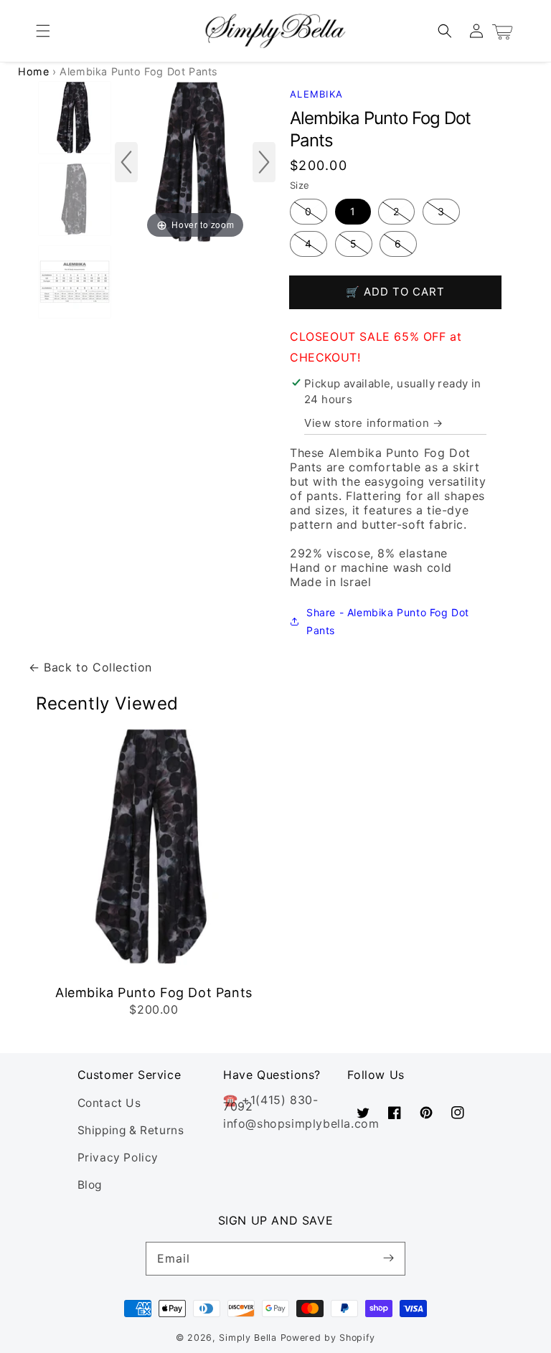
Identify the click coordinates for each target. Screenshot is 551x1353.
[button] (43, 31)
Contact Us (109, 1103)
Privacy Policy (118, 1157)
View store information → (373, 423)
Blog (89, 1185)
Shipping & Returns (130, 1130)
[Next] (264, 162)
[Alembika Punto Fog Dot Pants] (74, 118)
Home (33, 71)
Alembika (316, 94)
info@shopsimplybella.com (301, 1123)
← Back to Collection (90, 667)
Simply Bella (249, 1337)
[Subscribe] (389, 1258)
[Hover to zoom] (195, 161)
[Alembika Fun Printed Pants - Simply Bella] (74, 282)
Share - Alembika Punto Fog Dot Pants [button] (387, 621)
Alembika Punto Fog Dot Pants (154, 992)
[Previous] (126, 162)
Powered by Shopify (328, 1337)
